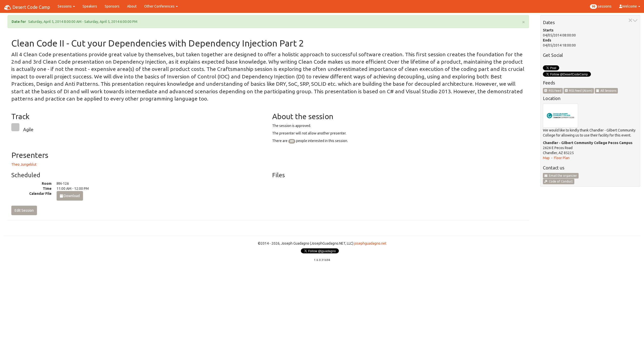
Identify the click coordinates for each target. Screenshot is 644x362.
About (132, 6)
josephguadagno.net (370, 243)
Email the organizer (562, 175)
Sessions (65, 6)
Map (546, 158)
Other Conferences (159, 6)
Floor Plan (562, 158)
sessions (602, 6)
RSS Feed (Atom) (580, 90)
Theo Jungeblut (23, 164)
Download (71, 196)
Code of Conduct (560, 181)
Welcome (630, 6)
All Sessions (607, 90)
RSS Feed (554, 90)
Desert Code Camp (30, 7)
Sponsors (112, 6)
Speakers (90, 6)
